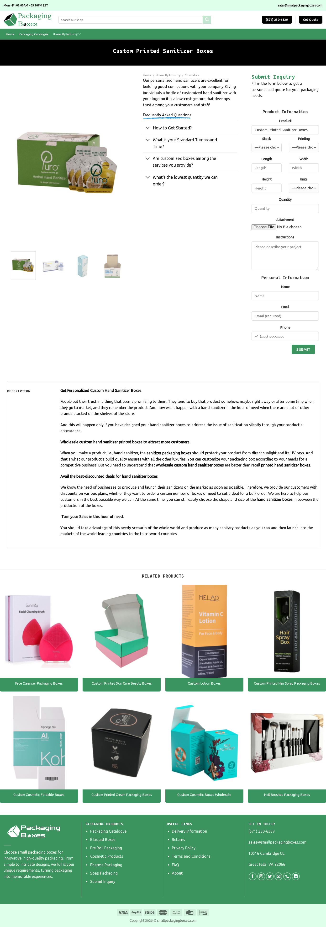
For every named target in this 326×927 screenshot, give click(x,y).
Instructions (285, 237)
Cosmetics (192, 75)
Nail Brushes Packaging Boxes (287, 795)
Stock (266, 139)
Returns (178, 839)
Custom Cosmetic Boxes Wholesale (204, 795)
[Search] (207, 20)
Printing (304, 139)
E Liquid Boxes (103, 839)
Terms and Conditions (191, 856)
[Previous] (19, 162)
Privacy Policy (183, 848)
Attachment (285, 220)
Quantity (285, 199)
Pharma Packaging (106, 865)
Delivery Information (189, 831)
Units (304, 179)
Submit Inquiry (102, 881)
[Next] (116, 162)
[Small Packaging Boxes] (27, 19)
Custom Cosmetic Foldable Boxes (38, 795)
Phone (285, 327)
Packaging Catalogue (33, 34)
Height (267, 179)
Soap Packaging (104, 873)
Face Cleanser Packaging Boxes (39, 683)
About (177, 873)
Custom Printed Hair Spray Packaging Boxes (287, 683)
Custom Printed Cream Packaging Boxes (121, 795)
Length (266, 159)
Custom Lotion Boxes (204, 683)
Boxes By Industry (65, 34)
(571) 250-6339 (261, 831)
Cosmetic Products (106, 856)
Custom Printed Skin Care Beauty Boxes (122, 683)
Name (285, 287)
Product (285, 121)
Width (304, 159)
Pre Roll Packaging (106, 848)
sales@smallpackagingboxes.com (277, 842)
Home (10, 34)
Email (285, 307)
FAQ (175, 865)
